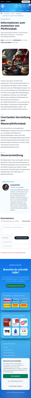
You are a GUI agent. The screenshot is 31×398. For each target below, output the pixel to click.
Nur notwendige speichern (15, 381)
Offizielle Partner (8, 350)
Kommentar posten (21, 238)
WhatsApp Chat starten (16, 286)
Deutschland (26, 1)
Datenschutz (6, 358)
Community (6, 13)
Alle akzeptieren (15, 376)
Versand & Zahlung (8, 352)
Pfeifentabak (17, 88)
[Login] (16, 6)
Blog (13, 13)
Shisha (4, 10)
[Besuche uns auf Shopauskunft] (24, 331)
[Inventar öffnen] (20, 6)
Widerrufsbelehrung (9, 355)
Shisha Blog (18, 13)
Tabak (21, 10)
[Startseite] (3, 6)
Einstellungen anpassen (15, 386)
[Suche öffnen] (24, 6)
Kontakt (5, 347)
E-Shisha (12, 10)
